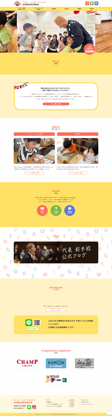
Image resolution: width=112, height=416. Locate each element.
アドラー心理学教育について (54, 404)
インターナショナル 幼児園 (38, 8)
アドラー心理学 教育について (21, 8)
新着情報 (49, 402)
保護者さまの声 (69, 212)
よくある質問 (56, 212)
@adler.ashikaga (56, 310)
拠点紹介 (92, 8)
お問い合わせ (85, 402)
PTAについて (85, 400)
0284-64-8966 (20, 406)
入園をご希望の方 (89, 49)
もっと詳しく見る (56, 104)
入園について (42, 212)
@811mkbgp (33, 329)
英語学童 (54, 8)
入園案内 (79, 8)
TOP (48, 400)
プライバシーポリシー (87, 404)
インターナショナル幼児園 (54, 406)
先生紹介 (66, 8)
